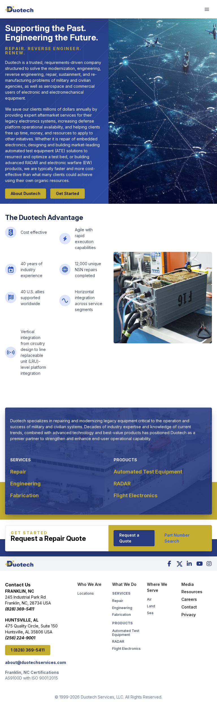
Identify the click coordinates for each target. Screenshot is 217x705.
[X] (179, 564)
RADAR (122, 484)
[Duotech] (19, 9)
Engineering (25, 484)
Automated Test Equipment (148, 472)
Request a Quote (129, 538)
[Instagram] (209, 564)
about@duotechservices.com (35, 662)
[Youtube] (199, 564)
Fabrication (24, 495)
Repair (18, 472)
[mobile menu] (207, 9)
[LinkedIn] (189, 564)
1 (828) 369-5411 (28, 650)
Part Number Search (177, 538)
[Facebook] (169, 564)
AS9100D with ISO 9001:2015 (31, 678)
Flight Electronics (135, 495)
